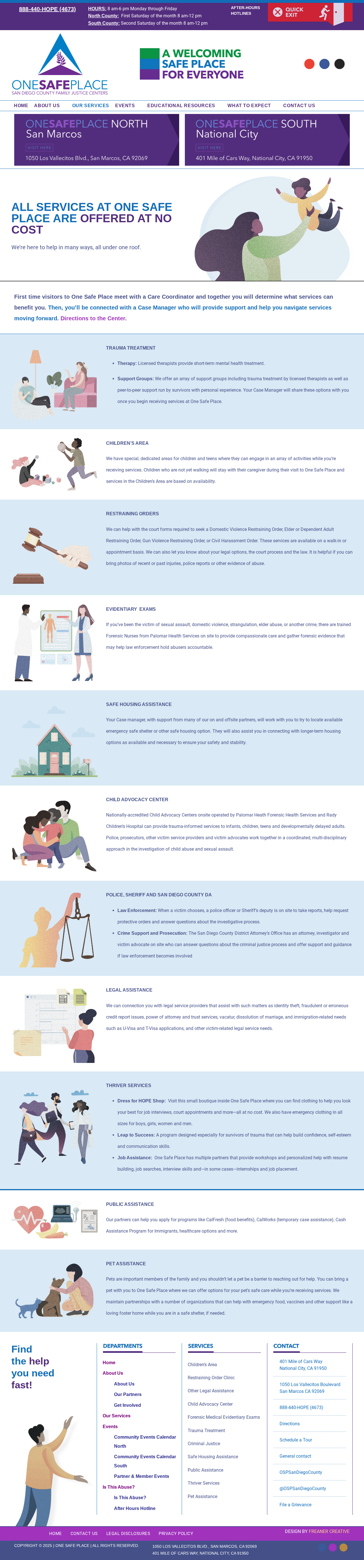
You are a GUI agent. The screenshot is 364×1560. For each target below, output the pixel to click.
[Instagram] (339, 64)
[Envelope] (309, 64)
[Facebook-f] (322, 1547)
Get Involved (127, 1405)
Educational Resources (181, 105)
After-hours (245, 7)
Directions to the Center (93, 318)
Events (125, 105)
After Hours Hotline (135, 1508)
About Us (47, 105)
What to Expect (249, 105)
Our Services (90, 105)
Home (21, 105)
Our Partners (128, 1394)
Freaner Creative (329, 1531)
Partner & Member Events (141, 1476)
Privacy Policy (176, 1533)
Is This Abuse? (119, 1487)
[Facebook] (324, 64)
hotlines (241, 13)
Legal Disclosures (128, 1533)
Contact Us (299, 105)
